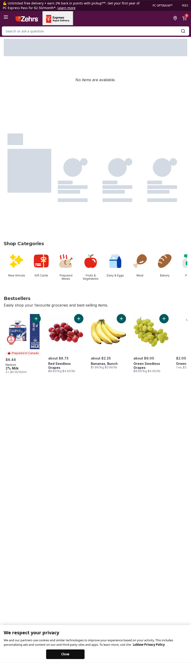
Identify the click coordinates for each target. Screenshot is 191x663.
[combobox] (95, 31)
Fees (185, 5)
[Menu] (6, 17)
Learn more (66, 8)
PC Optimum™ (162, 5)
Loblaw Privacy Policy (149, 645)
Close (65, 654)
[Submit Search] (183, 31)
